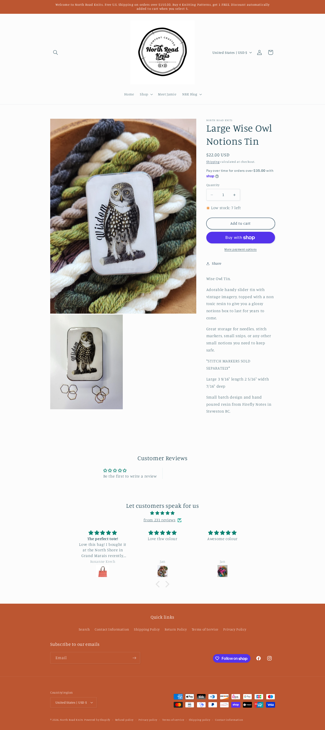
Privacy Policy (234, 629)
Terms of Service (205, 629)
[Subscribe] (134, 658)
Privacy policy (147, 719)
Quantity (212, 185)
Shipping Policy (147, 629)
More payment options (240, 249)
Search (84, 629)
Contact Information (112, 629)
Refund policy (124, 719)
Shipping (213, 162)
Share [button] (217, 263)
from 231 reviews (159, 520)
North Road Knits (71, 719)
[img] (162, 513)
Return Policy (176, 629)
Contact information (229, 719)
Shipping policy (199, 719)
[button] (55, 52)
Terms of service (173, 719)
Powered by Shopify (97, 719)
